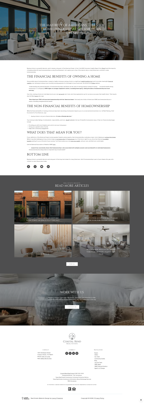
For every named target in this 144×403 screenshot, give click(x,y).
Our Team (97, 356)
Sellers (96, 354)
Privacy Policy (99, 398)
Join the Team (98, 362)
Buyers (96, 352)
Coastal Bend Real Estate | (67, 373)
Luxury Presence (57, 398)
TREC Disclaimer (72, 381)
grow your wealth (75, 141)
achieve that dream (110, 137)
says (54, 144)
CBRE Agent (97, 364)
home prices (71, 139)
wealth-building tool (87, 81)
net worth (61, 94)
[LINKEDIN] (73, 353)
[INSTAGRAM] (70, 353)
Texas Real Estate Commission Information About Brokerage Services (72, 379)
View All (72, 264)
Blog (95, 360)
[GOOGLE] (76, 353)
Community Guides (99, 358)
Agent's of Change (99, 368)
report (36, 96)
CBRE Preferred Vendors (100, 366)
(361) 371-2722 (46, 356)
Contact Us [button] (72, 307)
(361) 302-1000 (79, 373)
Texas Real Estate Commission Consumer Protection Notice (72, 377)
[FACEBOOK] (66, 353)
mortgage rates (60, 139)
